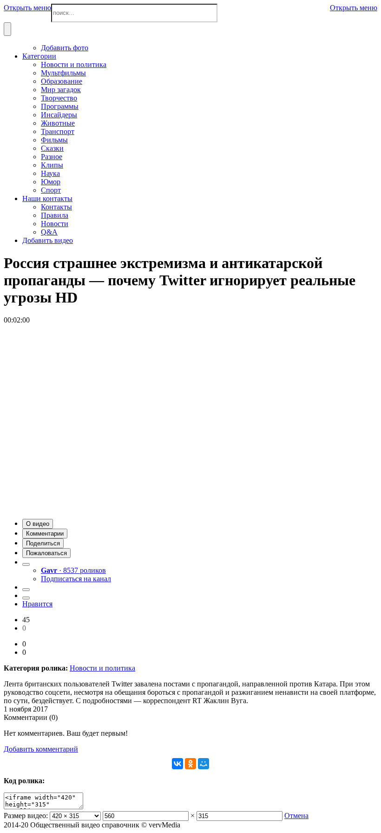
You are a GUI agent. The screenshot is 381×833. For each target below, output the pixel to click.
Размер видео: (26, 816)
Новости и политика (102, 668)
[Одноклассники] (190, 763)
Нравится (37, 604)
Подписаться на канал (76, 579)
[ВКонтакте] (177, 763)
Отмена (296, 816)
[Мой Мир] (203, 763)
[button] (37, 524)
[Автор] (26, 564)
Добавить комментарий (41, 749)
